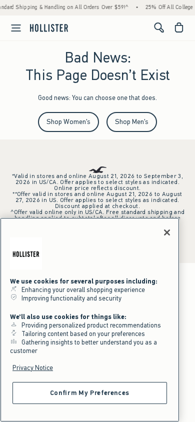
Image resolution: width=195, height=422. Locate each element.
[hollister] (49, 27)
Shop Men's (131, 121)
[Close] (167, 233)
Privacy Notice (32, 368)
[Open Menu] (12, 28)
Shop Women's (68, 121)
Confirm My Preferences (90, 392)
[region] (90, 320)
